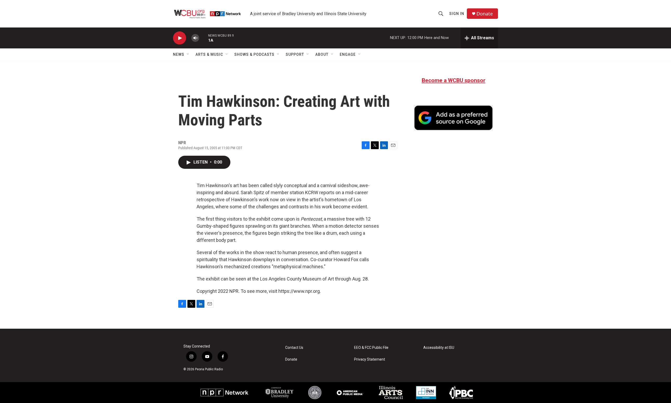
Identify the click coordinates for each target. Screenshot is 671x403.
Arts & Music (209, 54)
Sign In (456, 14)
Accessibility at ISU (438, 348)
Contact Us (294, 348)
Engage (348, 54)
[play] (179, 38)
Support (295, 54)
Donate (485, 13)
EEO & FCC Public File (371, 348)
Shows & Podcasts (254, 54)
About (321, 54)
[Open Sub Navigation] (188, 54)
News (178, 54)
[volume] (195, 38)
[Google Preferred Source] (453, 117)
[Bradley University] (279, 392)
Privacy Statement (369, 359)
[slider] (203, 38)
